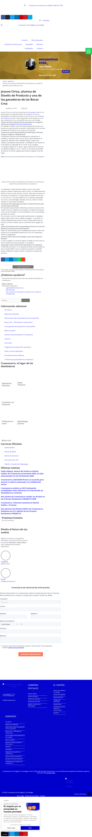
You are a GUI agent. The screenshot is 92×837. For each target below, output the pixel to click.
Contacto (40, 48)
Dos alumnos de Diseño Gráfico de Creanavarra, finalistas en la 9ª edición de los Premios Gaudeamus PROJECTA (22, 511)
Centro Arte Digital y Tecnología (59, 691)
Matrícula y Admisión (11, 314)
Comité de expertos (59, 695)
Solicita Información (80, 794)
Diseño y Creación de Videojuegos (16, 464)
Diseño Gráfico (9, 447)
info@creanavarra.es (9, 700)
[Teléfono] (5, 555)
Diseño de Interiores (11, 456)
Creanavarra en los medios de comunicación (59, 708)
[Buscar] (25, 300)
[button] (3, 259)
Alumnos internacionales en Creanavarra (18, 335)
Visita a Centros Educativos (13, 351)
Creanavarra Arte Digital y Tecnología (20, 792)
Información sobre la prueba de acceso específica (21, 318)
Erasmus (7, 339)
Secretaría (8, 310)
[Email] (5, 573)
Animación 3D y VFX (11, 460)
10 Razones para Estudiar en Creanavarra (18, 359)
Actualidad (29, 44)
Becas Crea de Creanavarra (21, 124)
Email (3, 579)
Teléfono (4, 562)
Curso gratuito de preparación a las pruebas (19, 326)
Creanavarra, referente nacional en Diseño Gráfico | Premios (20, 503)
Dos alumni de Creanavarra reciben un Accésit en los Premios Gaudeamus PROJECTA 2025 (23, 497)
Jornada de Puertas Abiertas (14, 355)
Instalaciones (57, 704)
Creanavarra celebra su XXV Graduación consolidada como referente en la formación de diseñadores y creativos (22, 490)
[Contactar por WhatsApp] (89, 51)
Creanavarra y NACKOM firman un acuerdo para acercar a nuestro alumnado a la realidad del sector (22, 482)
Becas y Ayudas (9, 330)
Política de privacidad (31, 796)
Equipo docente (58, 697)
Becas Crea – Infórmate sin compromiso (18, 322)
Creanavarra (32, 112)
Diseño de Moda (10, 452)
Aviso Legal (20, 796)
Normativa (8, 343)
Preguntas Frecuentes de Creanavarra (17, 347)
